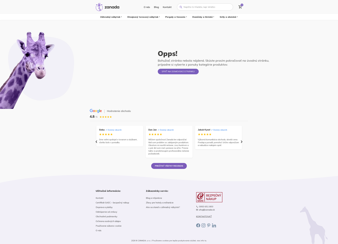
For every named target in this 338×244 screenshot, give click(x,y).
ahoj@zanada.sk (207, 210)
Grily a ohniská (228, 17)
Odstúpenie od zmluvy (106, 211)
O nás (147, 7)
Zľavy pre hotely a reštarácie (159, 202)
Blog (156, 7)
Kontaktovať (204, 216)
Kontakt (167, 7)
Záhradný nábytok (110, 17)
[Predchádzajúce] (96, 141)
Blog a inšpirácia (154, 198)
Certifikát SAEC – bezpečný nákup (112, 202)
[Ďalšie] (241, 141)
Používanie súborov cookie (108, 225)
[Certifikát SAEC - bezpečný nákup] (219, 197)
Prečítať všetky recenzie (169, 166)
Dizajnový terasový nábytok (142, 17)
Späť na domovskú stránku (178, 71)
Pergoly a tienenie (175, 17)
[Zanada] (107, 6)
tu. (206, 240)
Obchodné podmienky (106, 216)
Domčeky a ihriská (202, 17)
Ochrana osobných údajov (108, 221)
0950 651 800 (206, 206)
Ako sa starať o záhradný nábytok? (163, 207)
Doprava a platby (104, 207)
